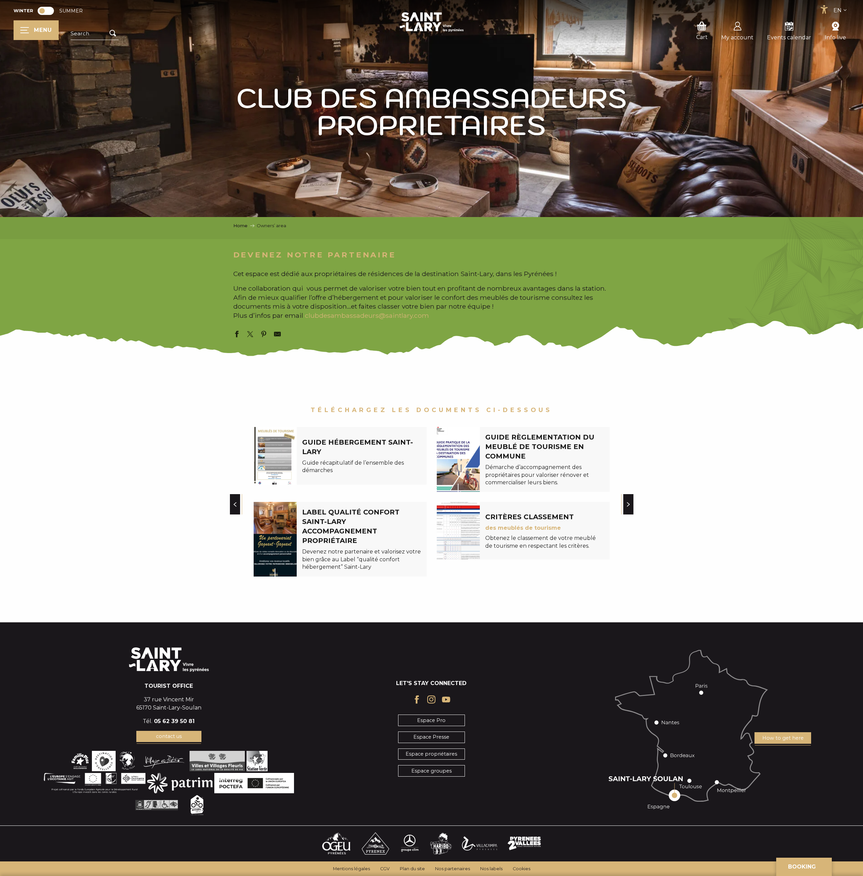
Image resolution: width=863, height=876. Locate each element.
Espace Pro (431, 720)
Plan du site (412, 868)
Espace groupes (431, 771)
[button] (95, 33)
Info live (835, 37)
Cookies (521, 868)
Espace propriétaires (431, 754)
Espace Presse (431, 737)
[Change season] (48, 11)
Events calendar (789, 37)
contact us (169, 736)
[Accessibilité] (824, 9)
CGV (385, 868)
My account (737, 37)
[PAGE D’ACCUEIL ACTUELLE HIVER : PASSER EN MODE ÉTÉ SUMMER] (46, 11)
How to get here (783, 738)
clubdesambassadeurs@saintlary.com (367, 315)
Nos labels (491, 868)
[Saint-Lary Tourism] (432, 22)
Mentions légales (351, 868)
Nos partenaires (452, 868)
